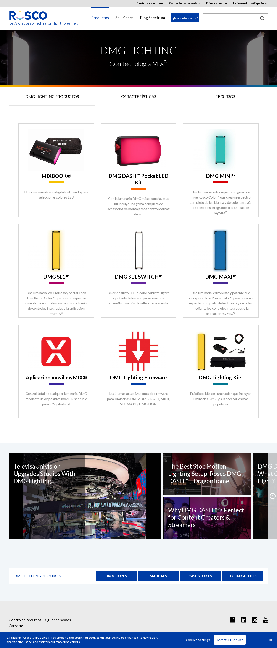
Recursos (225, 96)
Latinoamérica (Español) (249, 3)
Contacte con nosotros (185, 3)
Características (138, 96)
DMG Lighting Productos (52, 96)
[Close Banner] (270, 640)
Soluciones (124, 17)
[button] (272, 496)
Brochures (116, 576)
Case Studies (200, 576)
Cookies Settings (198, 640)
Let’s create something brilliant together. (28, 23)
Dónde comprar (216, 3)
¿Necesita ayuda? (185, 18)
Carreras (16, 625)
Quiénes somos (58, 619)
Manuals (158, 576)
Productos (100, 17)
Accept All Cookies (230, 640)
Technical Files (242, 576)
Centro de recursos (150, 3)
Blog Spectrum (152, 17)
